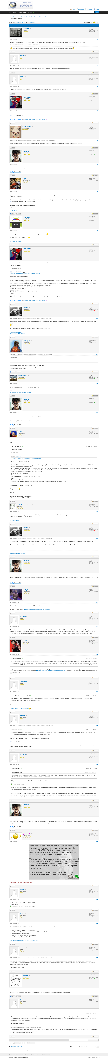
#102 (97, 383)
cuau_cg (26, 151)
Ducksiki (25, 975)
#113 (97, 764)
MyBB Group (25, 1057)
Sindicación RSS (46, 1054)
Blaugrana (27, 217)
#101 (97, 354)
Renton (22, 55)
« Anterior (17, 22)
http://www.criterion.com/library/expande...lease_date (24, 940)
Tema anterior (14, 1039)
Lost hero (27, 97)
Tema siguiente (23, 1039)
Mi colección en (16, 332)
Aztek (20, 432)
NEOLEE (26, 28)
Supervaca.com (19, 1054)
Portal (73, 9)
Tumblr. (15, 210)
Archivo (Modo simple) (36, 1054)
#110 (97, 654)
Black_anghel (26, 126)
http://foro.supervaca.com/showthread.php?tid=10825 (37, 609)
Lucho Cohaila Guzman (24, 505)
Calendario (89, 9)
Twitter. (11, 210)
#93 (97, 86)
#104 (97, 439)
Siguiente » (32, 22)
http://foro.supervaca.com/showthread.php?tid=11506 (50, 670)
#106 (97, 538)
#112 (97, 725)
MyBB (15, 1057)
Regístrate (29, 12)
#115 (97, 841)
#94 (97, 110)
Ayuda (97, 9)
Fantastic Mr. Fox (15, 114)
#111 (97, 691)
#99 (97, 262)
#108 (97, 602)
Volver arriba (27, 1054)
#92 (97, 65)
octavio (26, 307)
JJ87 (24, 179)
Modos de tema (95, 24)
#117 (97, 923)
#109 (97, 626)
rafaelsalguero (22, 375)
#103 (97, 412)
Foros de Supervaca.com (14, 17)
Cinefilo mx (23, 681)
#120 (97, 1009)
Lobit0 (25, 641)
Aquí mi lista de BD (14, 520)
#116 (97, 899)
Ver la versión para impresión (17, 1046)
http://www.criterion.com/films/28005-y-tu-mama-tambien (25, 273)
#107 (97, 574)
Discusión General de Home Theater (29, 17)
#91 (97, 39)
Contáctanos (12, 1054)
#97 (97, 191)
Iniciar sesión (22, 12)
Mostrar (17, 361)
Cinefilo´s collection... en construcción (19, 708)
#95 (97, 140)
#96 (97, 164)
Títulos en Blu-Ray (43, 17)
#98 (97, 230)
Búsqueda (81, 9)
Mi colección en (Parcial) (17, 333)
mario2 (22, 76)
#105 (97, 511)
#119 (97, 989)
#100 (97, 318)
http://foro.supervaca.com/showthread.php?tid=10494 (20, 392)
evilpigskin (27, 341)
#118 (97, 957)
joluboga (22, 715)
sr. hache (23, 616)
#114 (97, 817)
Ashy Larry (27, 590)
